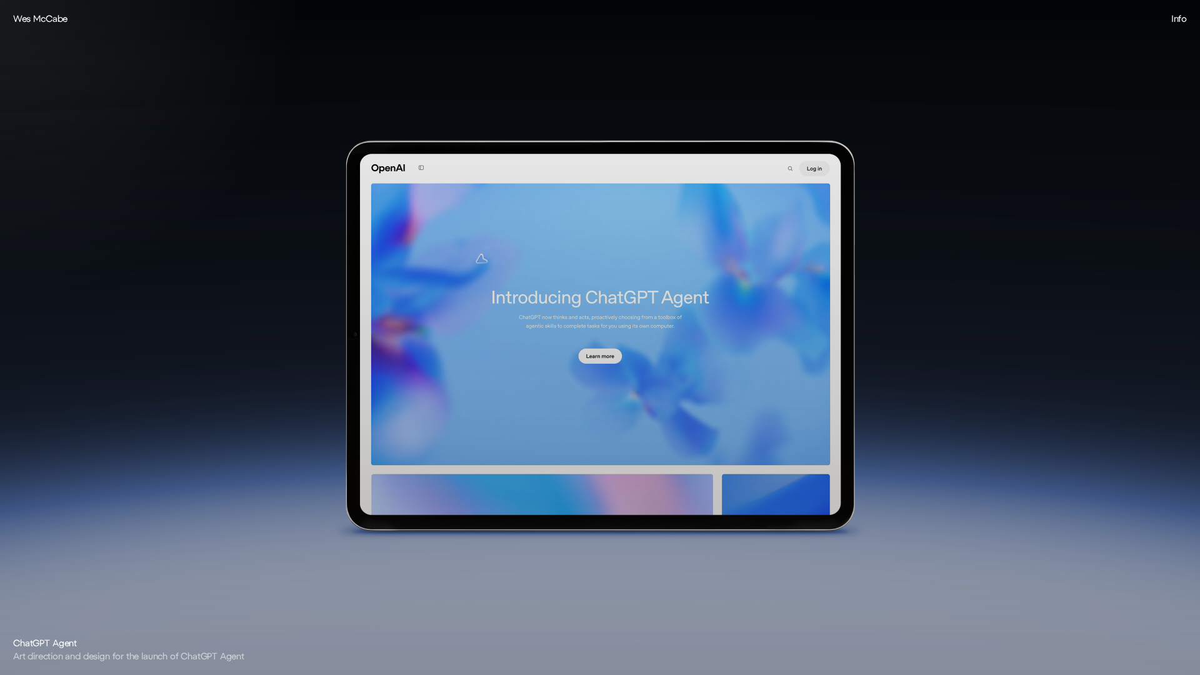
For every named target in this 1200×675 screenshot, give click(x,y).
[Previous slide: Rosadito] (300, 337)
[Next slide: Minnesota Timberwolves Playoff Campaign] (900, 337)
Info (1179, 18)
